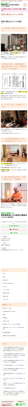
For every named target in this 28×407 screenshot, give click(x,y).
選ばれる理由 (6, 293)
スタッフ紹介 (6, 289)
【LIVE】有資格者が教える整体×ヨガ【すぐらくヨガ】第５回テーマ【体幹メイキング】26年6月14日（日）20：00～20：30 (14, 355)
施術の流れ (5, 296)
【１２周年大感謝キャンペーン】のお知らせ (13, 365)
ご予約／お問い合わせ (8, 283)
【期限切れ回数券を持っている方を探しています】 (14, 374)
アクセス (5, 286)
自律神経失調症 (6, 332)
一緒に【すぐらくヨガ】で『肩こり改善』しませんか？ (14, 379)
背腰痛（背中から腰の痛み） (10, 335)
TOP (4, 273)
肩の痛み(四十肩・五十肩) (9, 311)
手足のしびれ (6, 321)
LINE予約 (5, 280)
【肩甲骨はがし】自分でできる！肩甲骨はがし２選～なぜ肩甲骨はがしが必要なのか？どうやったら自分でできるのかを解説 (14, 393)
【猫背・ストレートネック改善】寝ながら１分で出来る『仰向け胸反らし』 (14, 384)
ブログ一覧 (5, 299)
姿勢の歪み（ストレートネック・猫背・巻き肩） (13, 328)
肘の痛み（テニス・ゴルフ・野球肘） (12, 324)
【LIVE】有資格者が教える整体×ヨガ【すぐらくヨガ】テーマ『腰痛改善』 (14, 361)
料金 (4, 276)
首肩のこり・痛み (7, 308)
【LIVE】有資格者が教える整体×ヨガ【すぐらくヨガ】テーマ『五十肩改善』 (14, 369)
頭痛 (4, 314)
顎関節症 (5, 317)
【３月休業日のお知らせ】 (9, 388)
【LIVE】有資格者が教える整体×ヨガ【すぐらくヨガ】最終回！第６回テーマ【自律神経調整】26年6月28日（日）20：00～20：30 (14, 349)
